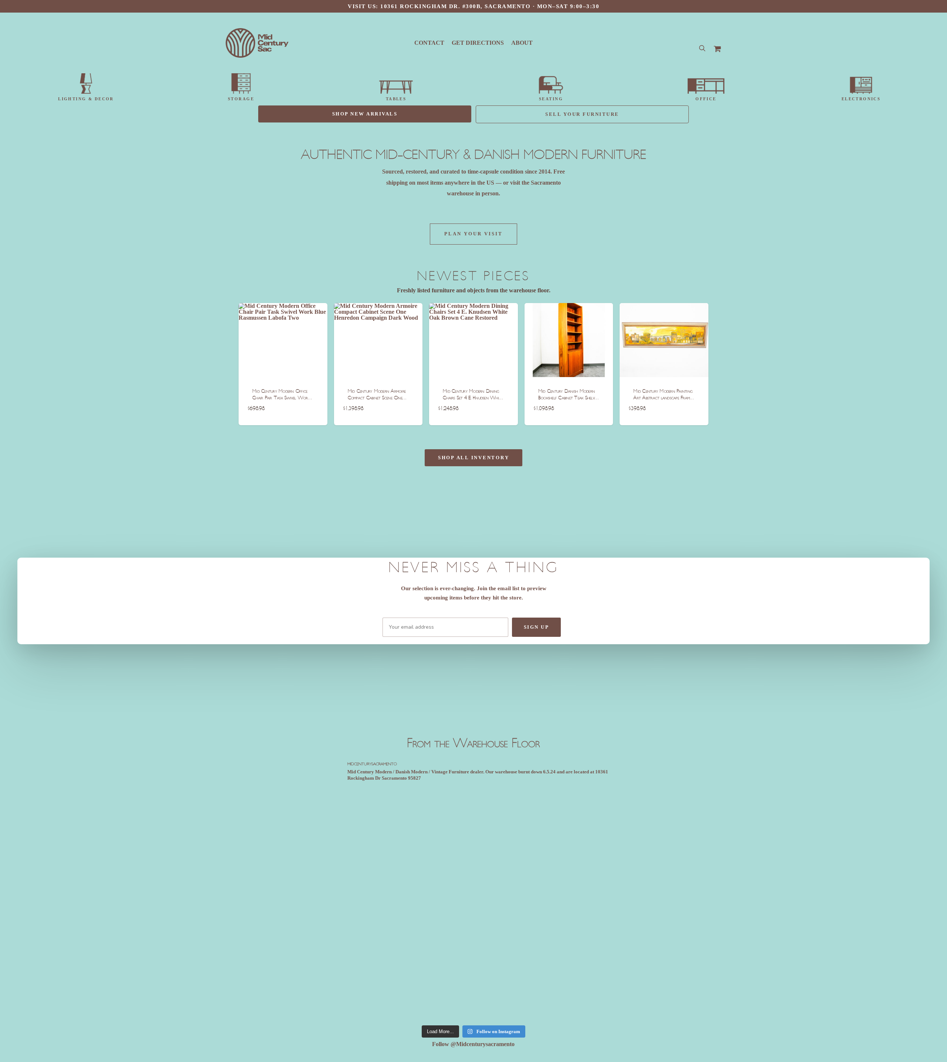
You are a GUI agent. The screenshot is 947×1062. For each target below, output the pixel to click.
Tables (396, 99)
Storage (241, 99)
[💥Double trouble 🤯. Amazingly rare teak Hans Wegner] (576, 957)
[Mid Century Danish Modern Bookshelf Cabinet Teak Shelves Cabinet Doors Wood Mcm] (569, 340)
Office (706, 99)
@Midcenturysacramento (483, 1044)
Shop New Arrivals (365, 114)
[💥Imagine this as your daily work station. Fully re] (370, 954)
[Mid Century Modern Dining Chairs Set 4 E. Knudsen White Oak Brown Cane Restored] (473, 340)
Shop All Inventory (473, 457)
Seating (551, 99)
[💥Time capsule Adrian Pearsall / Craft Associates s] (473, 834)
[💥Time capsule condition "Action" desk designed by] (473, 957)
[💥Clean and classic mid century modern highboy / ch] (576, 840)
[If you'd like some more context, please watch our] (370, 818)
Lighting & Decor (86, 99)
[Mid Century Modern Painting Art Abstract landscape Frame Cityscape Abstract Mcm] (664, 340)
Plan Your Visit (473, 233)
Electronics (861, 99)
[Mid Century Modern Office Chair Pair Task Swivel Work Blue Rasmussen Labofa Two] (283, 340)
